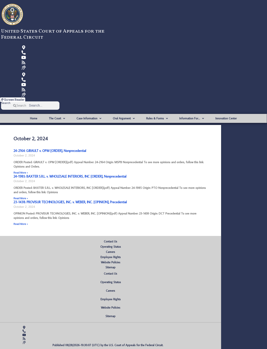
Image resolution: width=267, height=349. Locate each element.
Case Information (87, 118)
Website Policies (110, 262)
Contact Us (110, 241)
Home (33, 118)
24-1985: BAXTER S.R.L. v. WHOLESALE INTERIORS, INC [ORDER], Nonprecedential (70, 176)
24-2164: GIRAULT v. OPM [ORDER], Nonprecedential (50, 151)
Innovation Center (226, 118)
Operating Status (110, 246)
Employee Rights (111, 257)
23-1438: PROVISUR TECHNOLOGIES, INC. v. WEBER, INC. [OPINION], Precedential (70, 202)
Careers (110, 252)
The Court (55, 118)
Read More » (21, 172)
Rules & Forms (155, 118)
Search (5, 103)
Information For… (189, 118)
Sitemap (111, 267)
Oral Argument (122, 118)
